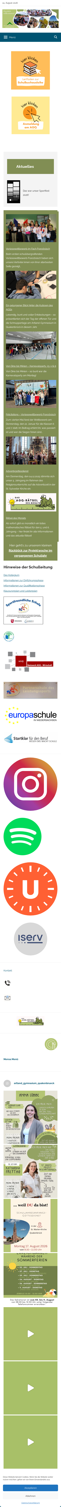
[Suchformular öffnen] (56, 37)
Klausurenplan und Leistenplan (20, 591)
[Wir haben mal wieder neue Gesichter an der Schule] (30, 1171)
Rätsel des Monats (16, 518)
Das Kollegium (11, 575)
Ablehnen (30, 1496)
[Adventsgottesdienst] (31, 452)
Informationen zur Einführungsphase (23, 580)
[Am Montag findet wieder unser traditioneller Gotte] (30, 1225)
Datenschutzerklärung (30, 1503)
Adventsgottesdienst (17, 471)
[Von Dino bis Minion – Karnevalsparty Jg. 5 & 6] (31, 347)
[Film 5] (30, 1333)
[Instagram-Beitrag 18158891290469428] (30, 1279)
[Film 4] (30, 1388)
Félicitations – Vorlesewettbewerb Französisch (31, 414)
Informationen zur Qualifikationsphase (24, 585)
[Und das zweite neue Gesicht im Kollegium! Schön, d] (30, 1117)
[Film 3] (30, 1442)
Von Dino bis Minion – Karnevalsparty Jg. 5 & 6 (31, 366)
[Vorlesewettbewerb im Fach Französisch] (31, 229)
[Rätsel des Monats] (31, 503)
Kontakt (8, 970)
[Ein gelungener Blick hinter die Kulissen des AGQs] (31, 286)
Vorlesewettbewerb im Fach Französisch (28, 248)
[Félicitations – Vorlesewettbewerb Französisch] (31, 395)
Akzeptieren (30, 1488)
